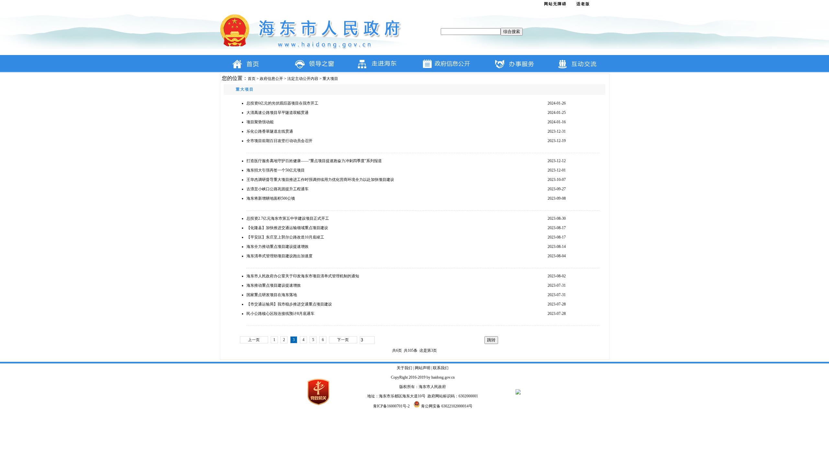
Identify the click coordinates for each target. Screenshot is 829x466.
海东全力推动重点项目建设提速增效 (277, 246)
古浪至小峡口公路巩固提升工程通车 (277, 189)
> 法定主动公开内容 (300, 78)
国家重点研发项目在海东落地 (271, 295)
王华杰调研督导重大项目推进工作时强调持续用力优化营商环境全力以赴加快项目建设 (320, 179)
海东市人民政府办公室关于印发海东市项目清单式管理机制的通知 (302, 276)
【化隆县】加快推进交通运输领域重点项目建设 (287, 228)
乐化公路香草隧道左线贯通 (269, 131)
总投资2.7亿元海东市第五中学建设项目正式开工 (287, 218)
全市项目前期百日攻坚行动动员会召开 (279, 141)
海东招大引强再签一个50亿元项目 (275, 170)
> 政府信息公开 (269, 78)
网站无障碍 (555, 4)
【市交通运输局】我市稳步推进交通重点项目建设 (289, 304)
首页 (252, 78)
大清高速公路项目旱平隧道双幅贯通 (277, 112)
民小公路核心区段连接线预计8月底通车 (280, 313)
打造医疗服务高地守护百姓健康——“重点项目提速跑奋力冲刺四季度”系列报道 (314, 161)
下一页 (343, 340)
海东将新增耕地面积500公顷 (270, 198)
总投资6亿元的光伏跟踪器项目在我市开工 (282, 103)
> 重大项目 (328, 78)
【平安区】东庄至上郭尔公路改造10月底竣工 (285, 237)
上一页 (254, 340)
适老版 (583, 4)
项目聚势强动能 (260, 122)
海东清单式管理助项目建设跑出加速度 (279, 256)
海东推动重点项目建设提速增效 (273, 285)
